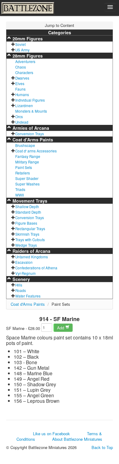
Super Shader (26, 178)
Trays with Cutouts (30, 239)
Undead (21, 122)
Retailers (22, 172)
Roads (20, 290)
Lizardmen (24, 105)
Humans (22, 94)
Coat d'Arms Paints (32, 140)
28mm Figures (27, 56)
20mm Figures (27, 39)
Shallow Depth (27, 206)
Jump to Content (59, 25)
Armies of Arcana (30, 128)
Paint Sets (23, 167)
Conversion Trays (29, 133)
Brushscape (25, 145)
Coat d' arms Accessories (36, 150)
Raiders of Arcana (30, 251)
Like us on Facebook (51, 433)
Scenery (20, 279)
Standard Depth (28, 212)
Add (61, 328)
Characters (24, 72)
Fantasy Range (27, 156)
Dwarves (22, 78)
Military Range (27, 161)
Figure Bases (26, 223)
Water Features (28, 296)
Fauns (20, 89)
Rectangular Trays (30, 228)
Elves (19, 83)
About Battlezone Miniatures (77, 439)
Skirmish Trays (27, 234)
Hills (18, 285)
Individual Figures (30, 100)
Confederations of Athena (36, 267)
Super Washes (27, 183)
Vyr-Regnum (25, 273)
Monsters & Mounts (31, 111)
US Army (22, 49)
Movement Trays (29, 201)
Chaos (20, 67)
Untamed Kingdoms (31, 256)
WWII (19, 195)
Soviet (20, 44)
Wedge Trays (26, 245)
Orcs (19, 116)
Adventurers (25, 61)
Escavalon (24, 262)
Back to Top (102, 447)
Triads (20, 189)
